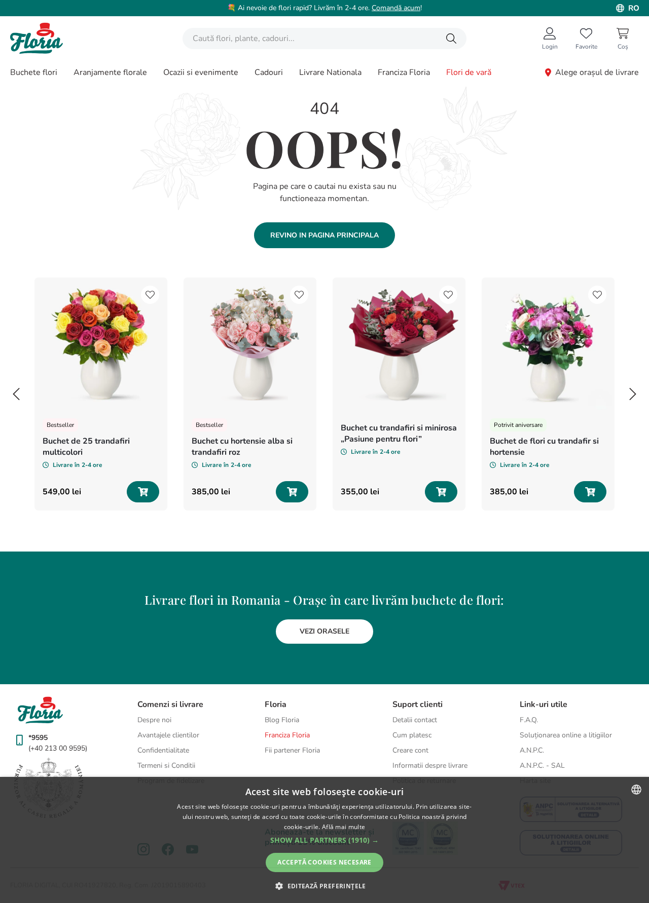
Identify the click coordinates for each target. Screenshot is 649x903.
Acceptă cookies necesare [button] (324, 862)
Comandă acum (396, 8)
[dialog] (324, 840)
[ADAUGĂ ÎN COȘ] (143, 491)
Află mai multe (343, 826)
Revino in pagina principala (324, 235)
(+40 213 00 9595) (57, 748)
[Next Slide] (633, 394)
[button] (324, 840)
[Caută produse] (451, 38)
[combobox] (324, 38)
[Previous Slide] (16, 394)
